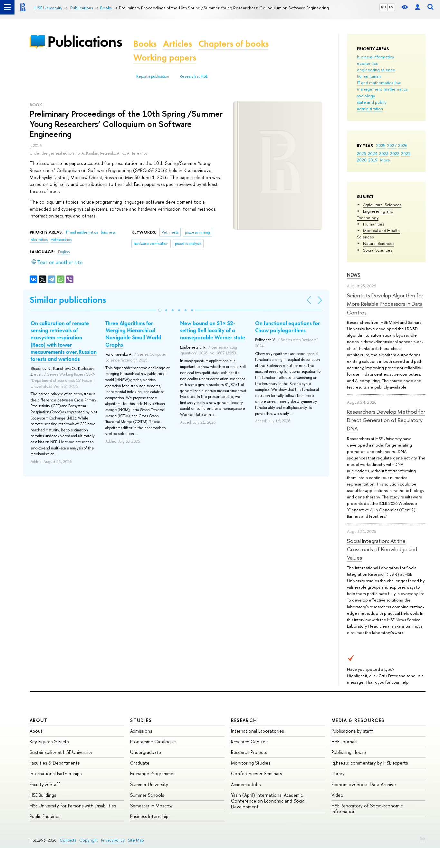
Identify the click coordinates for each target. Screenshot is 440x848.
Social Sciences (377, 250)
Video (337, 795)
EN (391, 7)
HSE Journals (344, 741)
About (39, 720)
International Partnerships (55, 773)
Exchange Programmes (152, 773)
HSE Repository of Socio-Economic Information (367, 808)
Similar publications (68, 299)
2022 (394, 153)
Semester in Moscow (151, 806)
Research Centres (249, 741)
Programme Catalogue (153, 741)
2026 (402, 145)
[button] (160, 310)
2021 (405, 153)
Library (338, 773)
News (353, 275)
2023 (383, 153)
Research (244, 720)
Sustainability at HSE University (61, 752)
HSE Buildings (43, 795)
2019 (373, 160)
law (398, 82)
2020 (362, 160)
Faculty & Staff (45, 784)
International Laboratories (257, 731)
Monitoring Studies (250, 763)
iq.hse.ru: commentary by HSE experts (369, 763)
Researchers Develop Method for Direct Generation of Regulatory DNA (386, 420)
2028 (381, 145)
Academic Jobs (246, 784)
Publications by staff (352, 731)
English (64, 252)
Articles (177, 43)
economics (367, 63)
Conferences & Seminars (256, 773)
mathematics (395, 89)
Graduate (139, 763)
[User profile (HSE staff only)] (417, 7)
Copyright (88, 840)
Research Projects (249, 752)
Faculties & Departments (55, 763)
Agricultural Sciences (382, 204)
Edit (423, 838)
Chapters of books (233, 43)
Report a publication (152, 76)
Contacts (68, 840)
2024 (373, 153)
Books (145, 43)
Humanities (373, 224)
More (385, 160)
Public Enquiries (45, 816)
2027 (392, 145)
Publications (84, 41)
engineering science (376, 69)
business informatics (375, 57)
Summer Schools (147, 795)
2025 (361, 153)
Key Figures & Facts (49, 741)
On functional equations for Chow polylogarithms (287, 327)
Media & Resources (358, 720)
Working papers (164, 57)
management (369, 89)
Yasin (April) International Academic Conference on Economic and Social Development (268, 801)
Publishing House (348, 752)
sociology (366, 96)
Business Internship (149, 816)
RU (383, 7)
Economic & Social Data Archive (363, 784)
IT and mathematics (375, 82)
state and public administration (372, 105)
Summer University (149, 784)
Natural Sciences (378, 243)
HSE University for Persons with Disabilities (73, 806)
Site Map (136, 840)
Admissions (141, 731)
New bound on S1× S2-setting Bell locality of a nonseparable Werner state (212, 330)
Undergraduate (145, 752)
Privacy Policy (113, 840)
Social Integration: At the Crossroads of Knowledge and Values (382, 549)
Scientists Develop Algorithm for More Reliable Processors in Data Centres (385, 304)
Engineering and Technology (375, 214)
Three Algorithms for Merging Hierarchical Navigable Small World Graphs (133, 334)
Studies (141, 720)
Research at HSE (194, 76)
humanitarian (369, 76)
